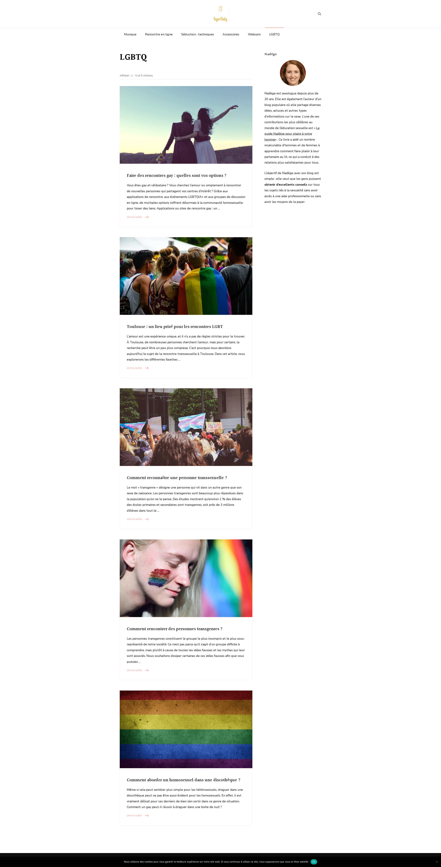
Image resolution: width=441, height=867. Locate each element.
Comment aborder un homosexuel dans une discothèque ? (184, 780)
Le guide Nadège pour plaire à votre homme (292, 134)
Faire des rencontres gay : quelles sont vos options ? (177, 175)
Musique (130, 34)
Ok (313, 861)
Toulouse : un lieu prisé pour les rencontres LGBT (175, 326)
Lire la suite (134, 217)
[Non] (436, 862)
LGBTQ (274, 34)
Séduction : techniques (197, 34)
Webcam (254, 34)
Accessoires (231, 34)
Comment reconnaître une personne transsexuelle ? (177, 478)
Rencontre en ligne (159, 34)
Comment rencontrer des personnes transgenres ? (175, 629)
